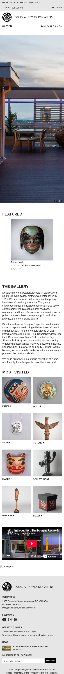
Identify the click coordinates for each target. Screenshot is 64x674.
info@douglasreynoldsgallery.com (18, 607)
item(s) (52, 26)
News (5, 642)
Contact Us (17, 8)
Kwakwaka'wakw (33, 265)
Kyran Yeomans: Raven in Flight (31, 646)
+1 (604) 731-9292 (11, 604)
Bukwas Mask (17, 262)
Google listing (19, 635)
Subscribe (50, 661)
